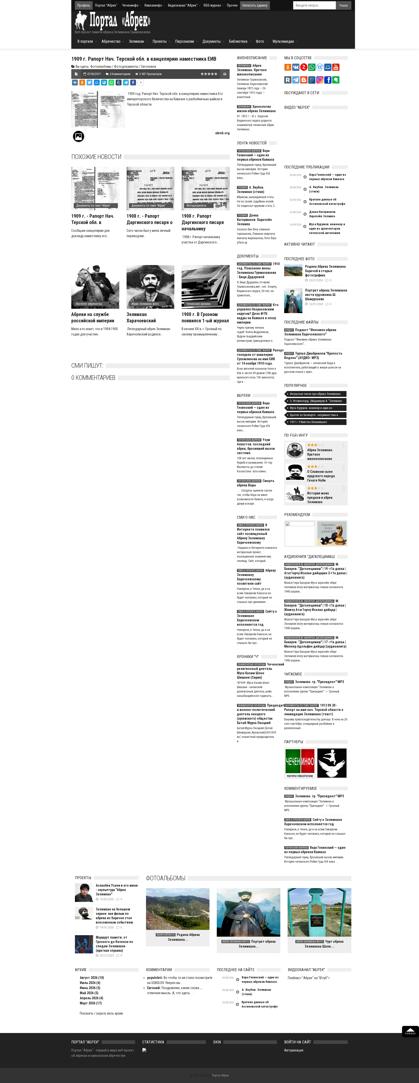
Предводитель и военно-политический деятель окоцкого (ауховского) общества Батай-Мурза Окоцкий (257, 714)
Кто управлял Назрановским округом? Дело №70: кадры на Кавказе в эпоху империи (257, 313)
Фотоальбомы (100, 66)
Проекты (160, 41)
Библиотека (238, 41)
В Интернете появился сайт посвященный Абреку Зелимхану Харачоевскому (253, 533)
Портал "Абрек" (106, 5)
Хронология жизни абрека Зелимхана (256, 109)
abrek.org (222, 133)
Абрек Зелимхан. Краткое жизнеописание (252, 70)
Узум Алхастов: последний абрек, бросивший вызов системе (256, 446)
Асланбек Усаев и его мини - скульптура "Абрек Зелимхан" (117, 889)
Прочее (232, 5)
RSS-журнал (212, 5)
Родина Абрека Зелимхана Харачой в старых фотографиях (325, 271)
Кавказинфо (153, 5)
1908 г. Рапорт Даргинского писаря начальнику (203, 222)
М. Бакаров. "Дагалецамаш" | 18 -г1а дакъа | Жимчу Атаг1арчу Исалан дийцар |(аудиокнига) (315, 607)
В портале (85, 41)
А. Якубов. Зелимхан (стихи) (250, 189)
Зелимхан (136, 41)
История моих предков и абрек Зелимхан (319, 497)
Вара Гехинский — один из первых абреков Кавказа (255, 155)
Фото (260, 41)
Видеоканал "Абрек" (183, 5)
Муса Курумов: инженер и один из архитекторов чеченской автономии (327, 228)
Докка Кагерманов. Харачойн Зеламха (254, 219)
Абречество (111, 41)
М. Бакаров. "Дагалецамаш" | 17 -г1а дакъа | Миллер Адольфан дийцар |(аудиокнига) (315, 642)
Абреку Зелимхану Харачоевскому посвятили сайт (256, 576)
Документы (211, 41)
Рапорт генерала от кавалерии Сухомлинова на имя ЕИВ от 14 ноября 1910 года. (257, 356)
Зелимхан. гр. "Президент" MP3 (314, 682)
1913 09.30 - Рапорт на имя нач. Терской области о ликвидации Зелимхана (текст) (313, 709)
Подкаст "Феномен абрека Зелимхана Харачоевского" (310, 332)
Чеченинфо (130, 5)
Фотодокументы (126, 66)
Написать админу (254, 5)
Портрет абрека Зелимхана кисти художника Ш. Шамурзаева (326, 294)
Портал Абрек (220, 1075)
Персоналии (184, 41)
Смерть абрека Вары (255, 483)
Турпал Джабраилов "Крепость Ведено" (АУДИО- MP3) (313, 355)
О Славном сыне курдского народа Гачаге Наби (321, 476)
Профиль (83, 5)
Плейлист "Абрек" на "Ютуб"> (309, 978)
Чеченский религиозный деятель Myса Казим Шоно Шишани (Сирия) (257, 670)
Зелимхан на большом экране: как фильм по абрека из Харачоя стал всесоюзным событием (114, 915)
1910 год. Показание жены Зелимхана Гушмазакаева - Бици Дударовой (257, 270)
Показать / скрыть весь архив (101, 1013)
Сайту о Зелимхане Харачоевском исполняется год (257, 617)
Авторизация (293, 1050)
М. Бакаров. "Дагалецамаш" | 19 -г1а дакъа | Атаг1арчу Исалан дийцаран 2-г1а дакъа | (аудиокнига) (315, 570)
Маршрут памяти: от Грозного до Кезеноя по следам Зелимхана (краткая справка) (114, 943)
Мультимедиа (283, 41)
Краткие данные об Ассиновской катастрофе (327, 202)
